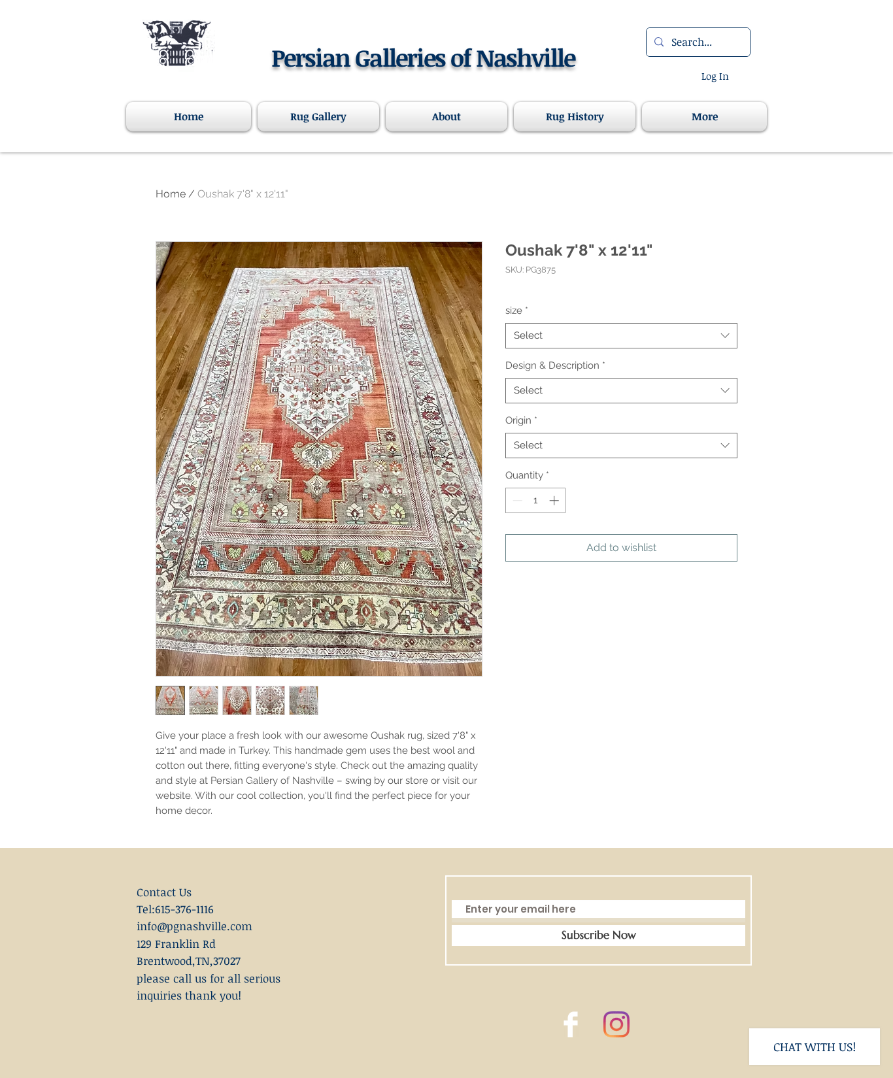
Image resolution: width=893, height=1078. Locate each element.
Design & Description (555, 365)
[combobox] (621, 335)
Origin (521, 420)
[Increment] (555, 500)
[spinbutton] (536, 500)
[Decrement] (516, 500)
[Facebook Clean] (571, 1024)
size (516, 310)
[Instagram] (616, 1024)
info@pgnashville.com (194, 926)
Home (171, 194)
